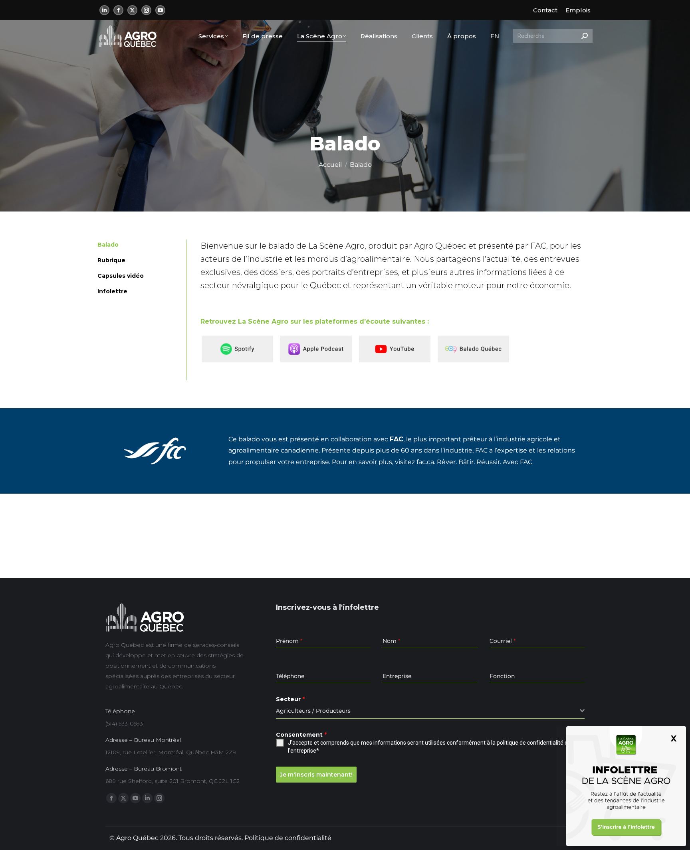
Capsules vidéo (120, 275)
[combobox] (430, 711)
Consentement (301, 734)
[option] (239, 349)
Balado (108, 244)
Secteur (290, 699)
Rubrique (111, 260)
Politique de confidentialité (287, 838)
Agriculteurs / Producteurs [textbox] (313, 710)
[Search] (584, 36)
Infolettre (112, 291)
